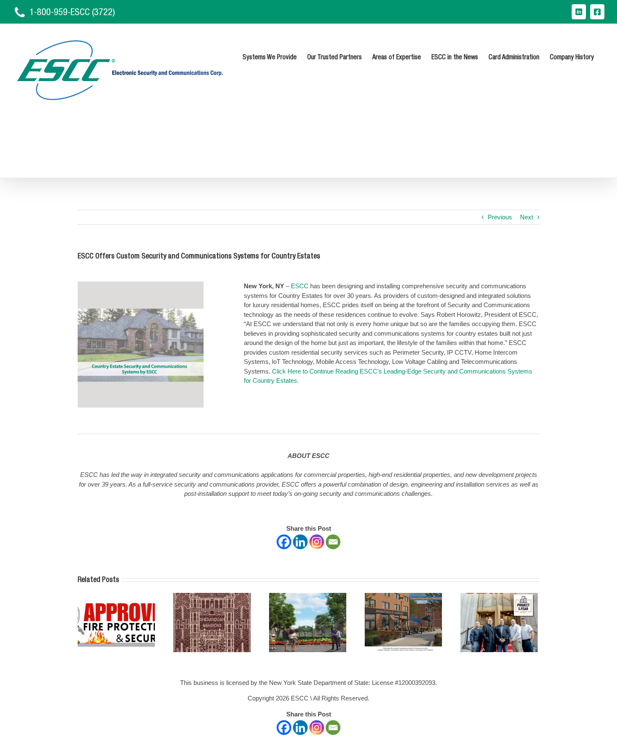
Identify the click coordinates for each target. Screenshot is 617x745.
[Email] (333, 541)
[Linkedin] (300, 541)
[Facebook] (284, 541)
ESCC (299, 286)
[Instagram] (316, 541)
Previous (500, 217)
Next (526, 217)
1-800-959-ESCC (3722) (72, 11)
